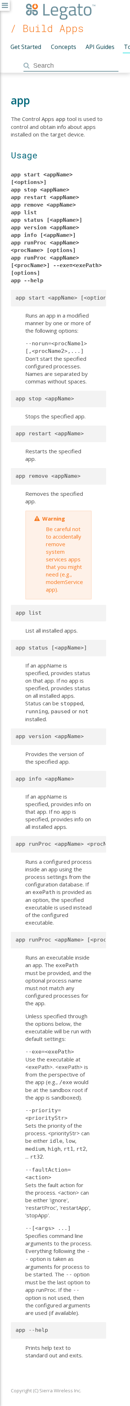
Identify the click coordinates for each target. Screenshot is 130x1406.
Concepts (63, 47)
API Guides (100, 47)
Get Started (25, 47)
